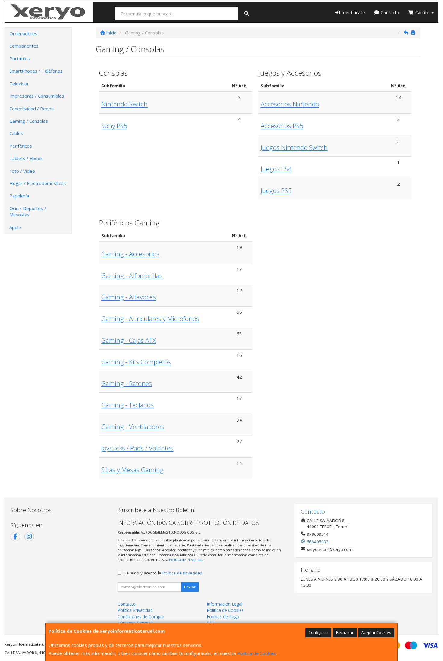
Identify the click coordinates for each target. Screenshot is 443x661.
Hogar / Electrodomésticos (37, 183)
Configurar (318, 632)
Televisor (19, 83)
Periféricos (20, 146)
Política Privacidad (135, 610)
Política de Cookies (256, 653)
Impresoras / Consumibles (36, 96)
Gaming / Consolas (28, 121)
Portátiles (19, 58)
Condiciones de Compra (141, 616)
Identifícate (352, 12)
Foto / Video (22, 171)
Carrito (422, 12)
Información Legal (224, 604)
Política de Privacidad (186, 559)
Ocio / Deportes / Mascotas (27, 211)
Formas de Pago (223, 616)
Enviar (190, 587)
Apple (15, 227)
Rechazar (344, 632)
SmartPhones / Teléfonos (36, 71)
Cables (16, 133)
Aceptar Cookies (376, 632)
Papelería (19, 196)
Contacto (389, 12)
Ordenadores (23, 33)
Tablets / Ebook (25, 158)
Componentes (24, 46)
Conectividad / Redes (31, 108)
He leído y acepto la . (163, 573)
